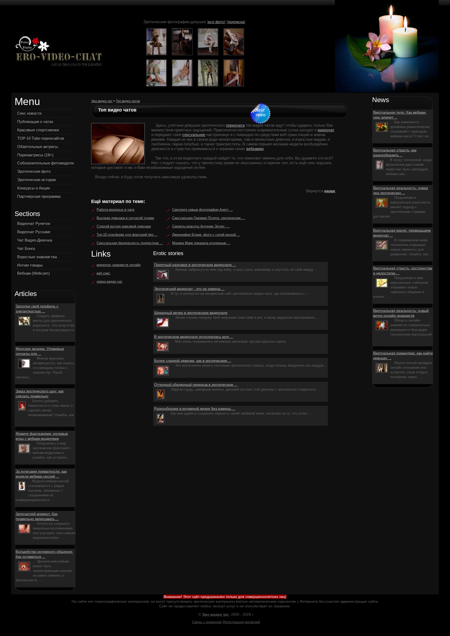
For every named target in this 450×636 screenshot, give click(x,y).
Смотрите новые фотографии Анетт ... (202, 210)
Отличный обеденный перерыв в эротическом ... (195, 384)
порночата (235, 125)
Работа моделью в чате (115, 210)
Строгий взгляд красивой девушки (124, 226)
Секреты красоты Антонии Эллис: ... (201, 226)
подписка (236, 22)
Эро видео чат (102, 101)
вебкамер (255, 148)
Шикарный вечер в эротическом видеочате (190, 313)
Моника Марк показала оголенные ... (201, 243)
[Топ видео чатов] (57, 51)
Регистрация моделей (241, 622)
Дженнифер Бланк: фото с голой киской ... (206, 235)
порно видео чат (109, 281)
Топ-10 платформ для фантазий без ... (127, 235)
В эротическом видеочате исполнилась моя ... (193, 337)
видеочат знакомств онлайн (119, 265)
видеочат (326, 130)
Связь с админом (207, 622)
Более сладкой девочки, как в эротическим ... (192, 361)
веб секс (103, 273)
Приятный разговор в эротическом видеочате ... (195, 265)
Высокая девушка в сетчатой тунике (125, 218)
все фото (216, 22)
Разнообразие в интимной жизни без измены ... (194, 408)
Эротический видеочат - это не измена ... (189, 289)
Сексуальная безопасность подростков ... (130, 243)
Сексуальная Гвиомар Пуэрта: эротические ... (208, 218)
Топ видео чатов (128, 101)
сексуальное (193, 134)
